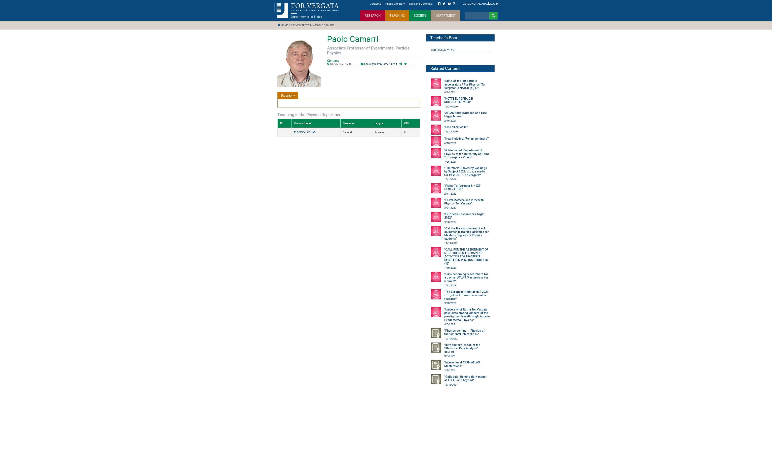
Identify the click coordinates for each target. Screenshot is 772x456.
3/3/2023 (449, 370)
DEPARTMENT (445, 16)
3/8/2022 (449, 356)
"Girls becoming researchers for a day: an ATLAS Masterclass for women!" (466, 277)
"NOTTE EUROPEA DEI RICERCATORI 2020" (458, 100)
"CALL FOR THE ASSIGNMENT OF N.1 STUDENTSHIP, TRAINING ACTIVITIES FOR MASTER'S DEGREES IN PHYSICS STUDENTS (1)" (466, 256)
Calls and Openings (420, 3)
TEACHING (397, 16)
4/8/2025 (449, 324)
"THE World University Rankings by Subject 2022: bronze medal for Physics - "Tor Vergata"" (465, 171)
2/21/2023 (450, 285)
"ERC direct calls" (456, 127)
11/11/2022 (451, 243)
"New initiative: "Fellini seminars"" (466, 138)
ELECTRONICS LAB (305, 132)
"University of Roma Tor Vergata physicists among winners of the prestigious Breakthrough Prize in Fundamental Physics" (467, 315)
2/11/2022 (450, 193)
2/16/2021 (450, 120)
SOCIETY (420, 16)
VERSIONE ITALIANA (475, 3)
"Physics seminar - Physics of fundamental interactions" (464, 332)
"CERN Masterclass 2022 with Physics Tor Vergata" (464, 201)
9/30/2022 (450, 222)
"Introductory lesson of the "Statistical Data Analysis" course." (462, 348)
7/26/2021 (450, 161)
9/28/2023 (450, 303)
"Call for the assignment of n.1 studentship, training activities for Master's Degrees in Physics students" (466, 234)
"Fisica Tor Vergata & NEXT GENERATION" (462, 187)
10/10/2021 (451, 179)
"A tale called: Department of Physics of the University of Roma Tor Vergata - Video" (467, 154)
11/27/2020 (451, 106)
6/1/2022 (449, 92)
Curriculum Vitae (442, 49)
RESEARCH (373, 16)
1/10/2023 (450, 267)
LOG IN (494, 3)
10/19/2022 (451, 338)
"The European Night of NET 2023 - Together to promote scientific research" (466, 295)
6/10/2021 (450, 143)
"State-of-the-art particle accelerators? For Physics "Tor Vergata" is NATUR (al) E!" (465, 84)
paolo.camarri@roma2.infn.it (380, 63)
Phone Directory (395, 3)
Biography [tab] (288, 95)
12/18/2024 (451, 384)
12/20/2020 (451, 131)
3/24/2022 (450, 207)
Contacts (375, 3)
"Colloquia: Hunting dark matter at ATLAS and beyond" (465, 378)
